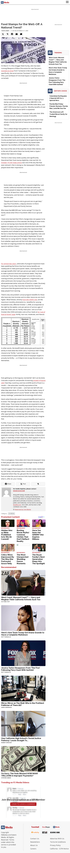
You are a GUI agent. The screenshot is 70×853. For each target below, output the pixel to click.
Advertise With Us (57, 838)
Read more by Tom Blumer (23, 509)
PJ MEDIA (11, 513)
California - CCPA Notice (59, 849)
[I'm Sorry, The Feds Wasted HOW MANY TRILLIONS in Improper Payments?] (23, 759)
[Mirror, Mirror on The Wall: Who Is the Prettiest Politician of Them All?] (23, 688)
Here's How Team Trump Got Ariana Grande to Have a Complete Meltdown (22, 633)
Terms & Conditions (58, 842)
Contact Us (34, 838)
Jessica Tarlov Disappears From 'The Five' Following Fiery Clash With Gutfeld (20, 669)
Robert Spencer (6, 742)
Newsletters (35, 842)
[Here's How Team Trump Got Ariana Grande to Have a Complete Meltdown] (23, 618)
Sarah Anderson (6, 707)
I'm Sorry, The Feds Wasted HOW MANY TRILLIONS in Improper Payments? (19, 774)
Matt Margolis (6, 637)
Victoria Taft (5, 601)
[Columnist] (7, 492)
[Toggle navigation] (67, 2)
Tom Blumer (5, 31)
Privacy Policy (55, 845)
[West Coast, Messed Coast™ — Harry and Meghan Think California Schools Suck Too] (23, 583)
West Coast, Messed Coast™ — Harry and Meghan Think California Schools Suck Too (20, 598)
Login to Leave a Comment (23, 804)
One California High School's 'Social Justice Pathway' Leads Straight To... (21, 739)
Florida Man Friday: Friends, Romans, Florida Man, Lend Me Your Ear (58, 106)
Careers (33, 849)
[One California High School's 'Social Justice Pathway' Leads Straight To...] (23, 723)
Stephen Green (6, 778)
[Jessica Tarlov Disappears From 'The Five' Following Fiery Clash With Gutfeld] (23, 653)
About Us (34, 845)
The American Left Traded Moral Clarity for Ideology (58, 114)
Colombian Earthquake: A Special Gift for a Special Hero (58, 98)
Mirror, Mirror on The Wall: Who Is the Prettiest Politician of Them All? (22, 704)
